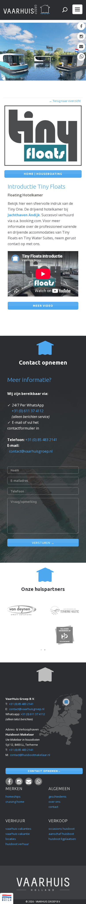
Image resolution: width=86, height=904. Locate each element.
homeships (13, 797)
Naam (15, 470)
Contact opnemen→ (44, 770)
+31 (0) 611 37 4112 (27, 410)
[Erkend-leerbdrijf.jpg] (64, 635)
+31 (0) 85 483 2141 (41, 439)
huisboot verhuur (17, 844)
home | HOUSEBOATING (43, 173)
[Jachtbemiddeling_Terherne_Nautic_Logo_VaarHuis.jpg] (64, 610)
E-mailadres (19, 480)
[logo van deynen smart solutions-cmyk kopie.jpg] (21, 610)
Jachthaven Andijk (24, 215)
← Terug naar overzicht (64, 101)
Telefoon (17, 491)
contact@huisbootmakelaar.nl (30, 755)
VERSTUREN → (43, 542)
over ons (54, 802)
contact (53, 807)
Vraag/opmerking (24, 501)
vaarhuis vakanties (18, 829)
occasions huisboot (62, 829)
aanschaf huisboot (61, 834)
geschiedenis (57, 797)
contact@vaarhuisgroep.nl (30, 451)
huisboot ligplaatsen (62, 839)
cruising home (15, 802)
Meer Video (43, 305)
